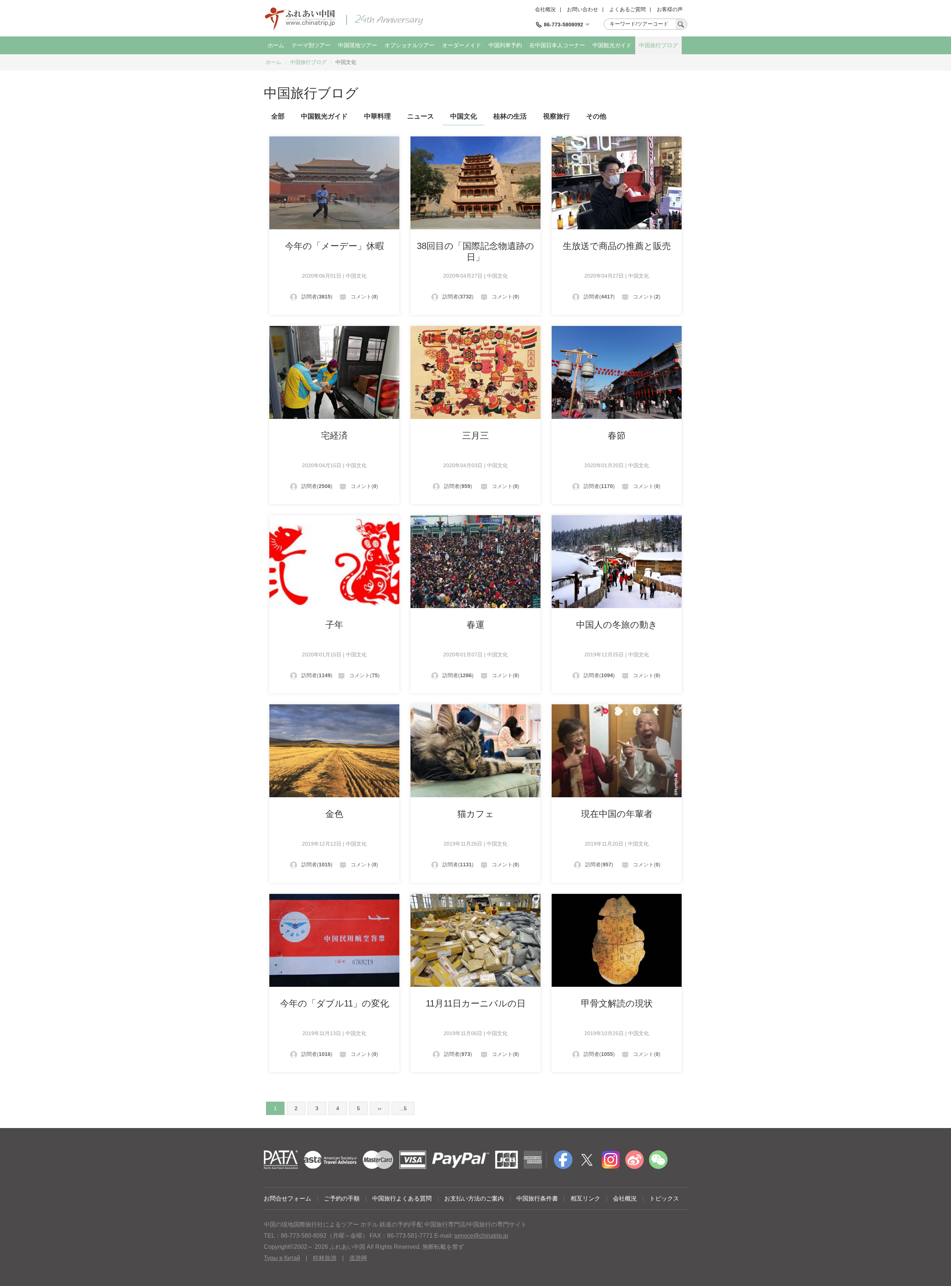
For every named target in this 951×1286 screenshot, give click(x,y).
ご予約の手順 (342, 1198)
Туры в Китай (282, 1258)
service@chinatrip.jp (481, 1235)
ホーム (275, 45)
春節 (617, 435)
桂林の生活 (510, 116)
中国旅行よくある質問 (402, 1198)
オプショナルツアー (409, 45)
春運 (475, 625)
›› (380, 1108)
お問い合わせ (582, 9)
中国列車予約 (505, 45)
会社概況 (545, 9)
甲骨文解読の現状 (617, 1003)
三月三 (475, 435)
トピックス (664, 1198)
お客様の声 (670, 9)
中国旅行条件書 (537, 1198)
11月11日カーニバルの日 (476, 1003)
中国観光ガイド (612, 45)
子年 (334, 625)
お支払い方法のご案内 (474, 1198)
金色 (334, 814)
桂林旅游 (325, 1258)
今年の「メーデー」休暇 (334, 246)
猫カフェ (475, 814)
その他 (596, 116)
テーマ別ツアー (311, 45)
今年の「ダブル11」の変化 (334, 1003)
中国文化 (463, 116)
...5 (403, 1108)
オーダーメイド (461, 45)
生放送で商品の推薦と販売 (617, 246)
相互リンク (585, 1198)
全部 (278, 116)
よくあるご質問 (627, 9)
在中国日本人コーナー (557, 45)
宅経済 (334, 435)
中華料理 (377, 116)
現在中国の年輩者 (617, 814)
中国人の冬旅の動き (617, 625)
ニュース (420, 116)
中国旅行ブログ (658, 45)
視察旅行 (556, 116)
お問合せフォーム (287, 1198)
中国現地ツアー (357, 45)
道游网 (358, 1258)
